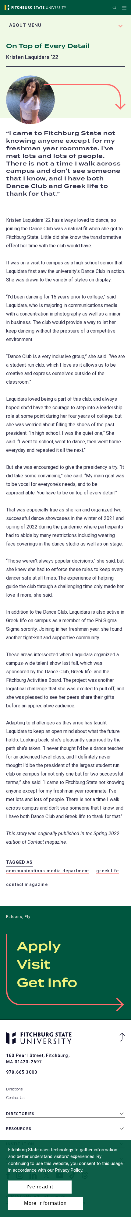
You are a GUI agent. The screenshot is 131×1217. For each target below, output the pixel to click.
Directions (14, 1089)
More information (45, 1203)
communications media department (47, 870)
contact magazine (27, 884)
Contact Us (15, 1097)
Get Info (47, 983)
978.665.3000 (21, 1072)
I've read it (40, 1186)
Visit (33, 965)
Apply (39, 947)
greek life (107, 870)
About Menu (25, 25)
